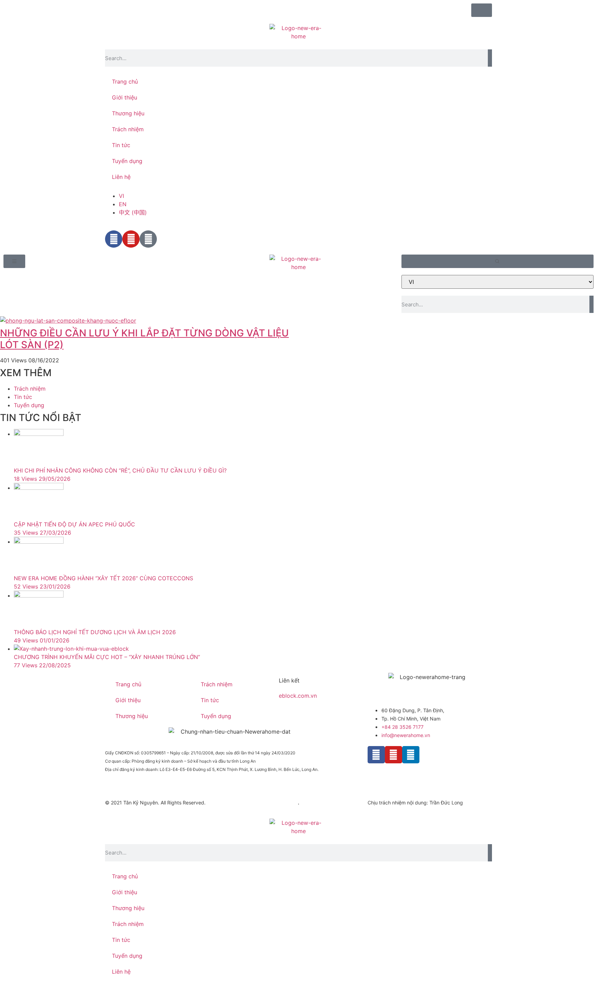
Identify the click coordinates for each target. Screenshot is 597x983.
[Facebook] (376, 754)
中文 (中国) (133, 212)
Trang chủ (125, 81)
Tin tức (121, 145)
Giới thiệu (124, 97)
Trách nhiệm (128, 129)
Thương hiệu (128, 113)
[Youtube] (393, 754)
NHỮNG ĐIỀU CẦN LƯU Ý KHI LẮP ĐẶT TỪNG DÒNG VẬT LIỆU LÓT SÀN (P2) (144, 339)
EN (122, 204)
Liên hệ (121, 176)
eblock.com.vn (298, 695)
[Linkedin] (410, 754)
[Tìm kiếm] (490, 58)
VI (121, 195)
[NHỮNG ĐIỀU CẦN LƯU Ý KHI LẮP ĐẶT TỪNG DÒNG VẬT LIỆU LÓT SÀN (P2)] (149, 320)
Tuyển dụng (127, 161)
